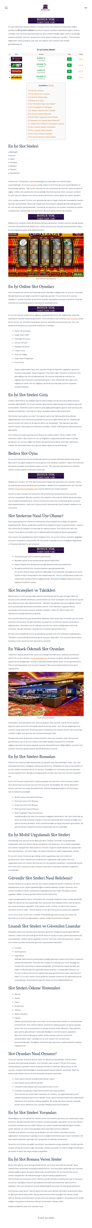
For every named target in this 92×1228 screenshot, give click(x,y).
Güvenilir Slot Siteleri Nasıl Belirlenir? (44, 120)
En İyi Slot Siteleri (36, 90)
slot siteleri (32, 185)
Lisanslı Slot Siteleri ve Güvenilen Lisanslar (46, 124)
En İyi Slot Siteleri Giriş (37, 97)
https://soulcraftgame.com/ (26, 489)
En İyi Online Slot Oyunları (39, 94)
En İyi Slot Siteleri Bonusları (39, 114)
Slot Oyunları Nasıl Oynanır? (40, 130)
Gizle (51, 85)
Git (69, 59)
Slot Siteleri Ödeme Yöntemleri (41, 127)
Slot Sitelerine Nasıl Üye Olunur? (42, 104)
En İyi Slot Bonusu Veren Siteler (42, 137)
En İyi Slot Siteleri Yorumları (40, 134)
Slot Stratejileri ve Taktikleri (40, 107)
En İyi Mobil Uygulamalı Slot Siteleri (43, 117)
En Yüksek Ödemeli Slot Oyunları (41, 110)
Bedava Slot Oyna (36, 100)
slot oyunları (72, 318)
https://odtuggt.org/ (38, 658)
